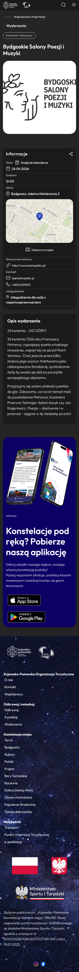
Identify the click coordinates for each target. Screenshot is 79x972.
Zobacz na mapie (42, 250)
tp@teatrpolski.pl (23, 278)
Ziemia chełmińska (18, 797)
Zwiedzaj (10, 717)
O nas (8, 680)
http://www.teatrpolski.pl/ (29, 265)
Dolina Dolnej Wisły (18, 790)
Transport (11, 827)
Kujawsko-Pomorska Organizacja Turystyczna (39, 674)
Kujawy (9, 754)
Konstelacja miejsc (18, 734)
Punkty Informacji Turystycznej (26, 835)
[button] (39, 216)
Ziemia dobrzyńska (18, 812)
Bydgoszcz (12, 747)
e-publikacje (13, 842)
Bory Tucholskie (15, 776)
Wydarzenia (16, 26)
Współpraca (13, 694)
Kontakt (10, 687)
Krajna (9, 769)
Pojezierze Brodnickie (20, 804)
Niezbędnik (12, 822)
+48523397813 (20, 285)
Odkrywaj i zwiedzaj (19, 704)
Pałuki (9, 761)
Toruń (8, 740)
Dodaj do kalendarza (34, 162)
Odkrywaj (11, 710)
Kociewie (11, 783)
